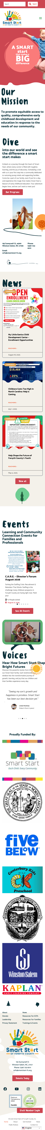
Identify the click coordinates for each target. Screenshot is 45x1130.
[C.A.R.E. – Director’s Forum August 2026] (22, 562)
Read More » (12, 348)
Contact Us (34, 1125)
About (4, 1012)
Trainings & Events (30, 1023)
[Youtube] (17, 1089)
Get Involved (27, 1122)
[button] (40, 18)
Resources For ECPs (30, 1016)
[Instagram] (28, 1089)
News (24, 1012)
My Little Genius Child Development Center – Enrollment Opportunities (20, 337)
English (28, 1128)
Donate (5, 1016)
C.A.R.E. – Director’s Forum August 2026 (20, 578)
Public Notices (13, 1125)
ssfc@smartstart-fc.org (22, 1070)
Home (6, 1122)
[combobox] (15, 4)
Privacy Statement (9, 1023)
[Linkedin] (40, 1089)
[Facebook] (5, 1089)
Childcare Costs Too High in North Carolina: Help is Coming (21, 391)
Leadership (6, 1019)
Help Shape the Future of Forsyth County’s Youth (20, 457)
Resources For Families (31, 1019)
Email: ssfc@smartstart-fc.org (11, 252)
